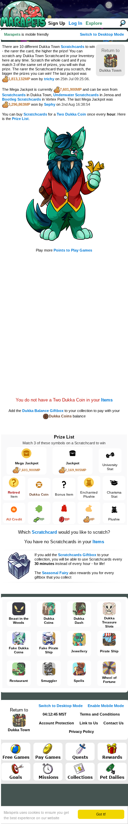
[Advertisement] (64, 319)
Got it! (101, 814)
